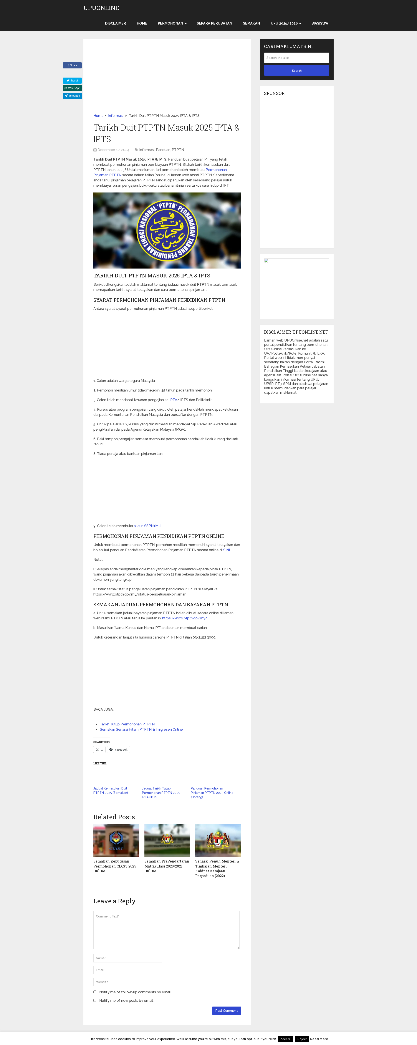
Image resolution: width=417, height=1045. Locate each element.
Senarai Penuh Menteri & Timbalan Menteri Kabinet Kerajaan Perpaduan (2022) (217, 868)
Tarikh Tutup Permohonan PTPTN (127, 724)
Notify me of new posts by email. (126, 1001)
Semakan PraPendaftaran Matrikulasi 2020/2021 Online (166, 866)
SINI (226, 550)
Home (142, 23)
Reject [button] (302, 1039)
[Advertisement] (167, 81)
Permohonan (170, 23)
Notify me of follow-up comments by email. (135, 992)
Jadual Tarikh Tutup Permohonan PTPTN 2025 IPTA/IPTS (161, 793)
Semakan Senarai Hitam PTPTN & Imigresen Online (141, 729)
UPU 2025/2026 (284, 23)
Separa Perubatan (214, 23)
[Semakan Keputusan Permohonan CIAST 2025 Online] (116, 840)
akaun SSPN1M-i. (147, 526)
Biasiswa (319, 23)
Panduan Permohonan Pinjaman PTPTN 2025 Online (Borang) (212, 793)
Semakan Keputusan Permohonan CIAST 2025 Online (114, 866)
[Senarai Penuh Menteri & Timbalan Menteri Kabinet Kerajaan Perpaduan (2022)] (218, 840)
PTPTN (178, 150)
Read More (319, 1039)
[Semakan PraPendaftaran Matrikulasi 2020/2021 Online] (167, 840)
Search (297, 70)
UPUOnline (101, 8)
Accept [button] (285, 1039)
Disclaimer (115, 23)
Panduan (163, 150)
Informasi (146, 150)
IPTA (173, 400)
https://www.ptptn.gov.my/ (184, 618)
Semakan (251, 23)
